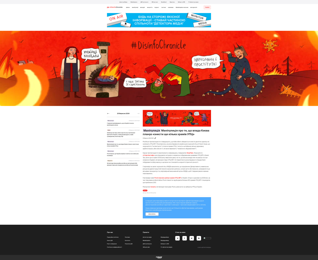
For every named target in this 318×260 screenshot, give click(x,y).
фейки (128, 7)
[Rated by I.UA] (207, 238)
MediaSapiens (134, 2)
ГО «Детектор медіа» (193, 2)
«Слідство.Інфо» (149, 155)
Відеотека (172, 2)
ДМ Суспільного (144, 2)
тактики (163, 7)
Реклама (127, 237)
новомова (170, 7)
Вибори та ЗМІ (181, 2)
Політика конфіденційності (114, 247)
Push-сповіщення (112, 244)
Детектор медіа (147, 237)
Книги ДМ (110, 240)
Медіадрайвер (165, 237)
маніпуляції (135, 7)
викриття (149, 7)
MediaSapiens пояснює (182, 7)
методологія (193, 7)
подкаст (156, 7)
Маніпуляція (151, 130)
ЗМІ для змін (155, 2)
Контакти (127, 240)
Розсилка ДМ (128, 244)
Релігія (145, 190)
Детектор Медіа (123, 2)
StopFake (190, 153)
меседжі (142, 7)
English (207, 7)
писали (153, 187)
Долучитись (152, 214)
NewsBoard (163, 2)
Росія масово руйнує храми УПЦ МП (167, 178)
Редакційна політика (113, 237)
